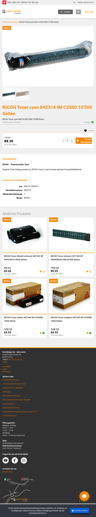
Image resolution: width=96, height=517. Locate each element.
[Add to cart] (41, 272)
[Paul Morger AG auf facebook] (16, 463)
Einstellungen (80, 511)
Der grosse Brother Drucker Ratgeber (16, 400)
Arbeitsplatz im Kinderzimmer (13, 384)
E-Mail (4, 362)
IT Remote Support (9, 416)
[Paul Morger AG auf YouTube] (6, 463)
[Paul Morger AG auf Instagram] (25, 463)
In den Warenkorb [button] (86, 140)
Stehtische (6, 392)
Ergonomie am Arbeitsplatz (13, 388)
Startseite (6, 22)
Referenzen (6, 372)
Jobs (4, 369)
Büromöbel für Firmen (10, 408)
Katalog (15, 22)
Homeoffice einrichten (10, 380)
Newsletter (6, 367)
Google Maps (7, 472)
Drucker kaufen (8, 404)
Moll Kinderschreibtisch (11, 396)
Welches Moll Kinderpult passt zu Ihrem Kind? (20, 412)
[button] (63, 140)
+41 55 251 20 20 (15, 360)
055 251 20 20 (86, 2)
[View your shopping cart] (78, 12)
